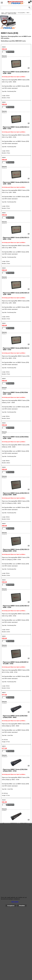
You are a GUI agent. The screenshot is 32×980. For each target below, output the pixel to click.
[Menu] (2, 3)
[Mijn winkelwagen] (29, 2)
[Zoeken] (29, 8)
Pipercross (4, 55)
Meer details (14, 901)
